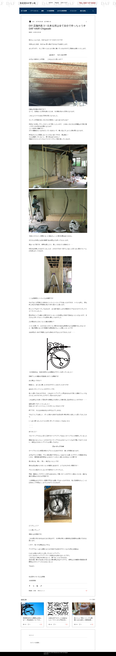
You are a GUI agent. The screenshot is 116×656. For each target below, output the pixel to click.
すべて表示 (92, 599)
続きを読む (83, 10)
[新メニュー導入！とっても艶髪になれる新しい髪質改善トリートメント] (83, 608)
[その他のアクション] (86, 22)
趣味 (42, 10)
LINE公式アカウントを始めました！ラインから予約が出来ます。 (58, 619)
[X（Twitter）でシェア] (33, 586)
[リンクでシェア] (41, 586)
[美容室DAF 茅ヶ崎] (32, 608)
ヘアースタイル (34, 10)
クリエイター (73, 10)
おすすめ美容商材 (62, 10)
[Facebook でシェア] (29, 586)
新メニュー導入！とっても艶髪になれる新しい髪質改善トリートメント (83, 619)
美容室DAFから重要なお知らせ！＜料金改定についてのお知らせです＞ (32, 619)
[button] (93, 10)
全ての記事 (24, 10)
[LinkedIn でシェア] (37, 586)
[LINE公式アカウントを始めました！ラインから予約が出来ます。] (58, 608)
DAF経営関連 (50, 10)
